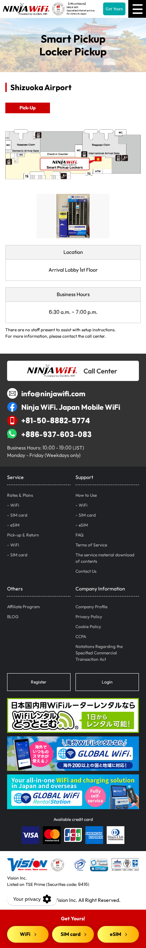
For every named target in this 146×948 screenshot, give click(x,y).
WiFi (14, 505)
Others (15, 588)
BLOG (12, 616)
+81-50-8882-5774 (55, 420)
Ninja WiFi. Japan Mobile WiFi (70, 407)
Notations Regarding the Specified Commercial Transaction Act (99, 653)
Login (107, 682)
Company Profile (91, 606)
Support (84, 477)
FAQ (79, 535)
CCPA (80, 636)
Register (38, 682)
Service (15, 477)
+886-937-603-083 (56, 434)
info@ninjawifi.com (53, 393)
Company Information (100, 588)
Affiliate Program (23, 606)
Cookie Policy (88, 626)
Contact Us (85, 571)
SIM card (18, 515)
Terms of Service (91, 544)
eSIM (14, 525)
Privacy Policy (88, 616)
